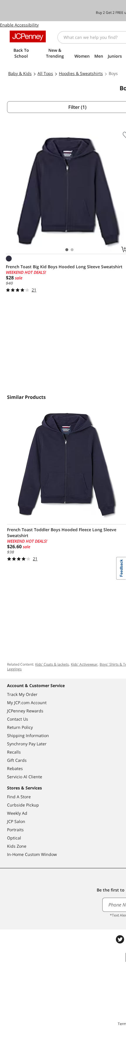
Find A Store (19, 796)
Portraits (15, 829)
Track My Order (22, 694)
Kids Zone (16, 846)
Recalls (14, 752)
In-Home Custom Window (32, 854)
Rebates (15, 768)
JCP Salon (16, 821)
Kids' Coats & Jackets (52, 664)
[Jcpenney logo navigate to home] (27, 36)
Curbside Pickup (23, 805)
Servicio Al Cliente (24, 776)
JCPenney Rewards (25, 711)
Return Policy (20, 727)
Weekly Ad (17, 813)
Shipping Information (28, 735)
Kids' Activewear (84, 664)
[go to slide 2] (72, 249)
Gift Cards (17, 760)
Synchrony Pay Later (27, 744)
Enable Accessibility (19, 25)
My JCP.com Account (27, 702)
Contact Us (17, 719)
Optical (14, 838)
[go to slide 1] (66, 249)
